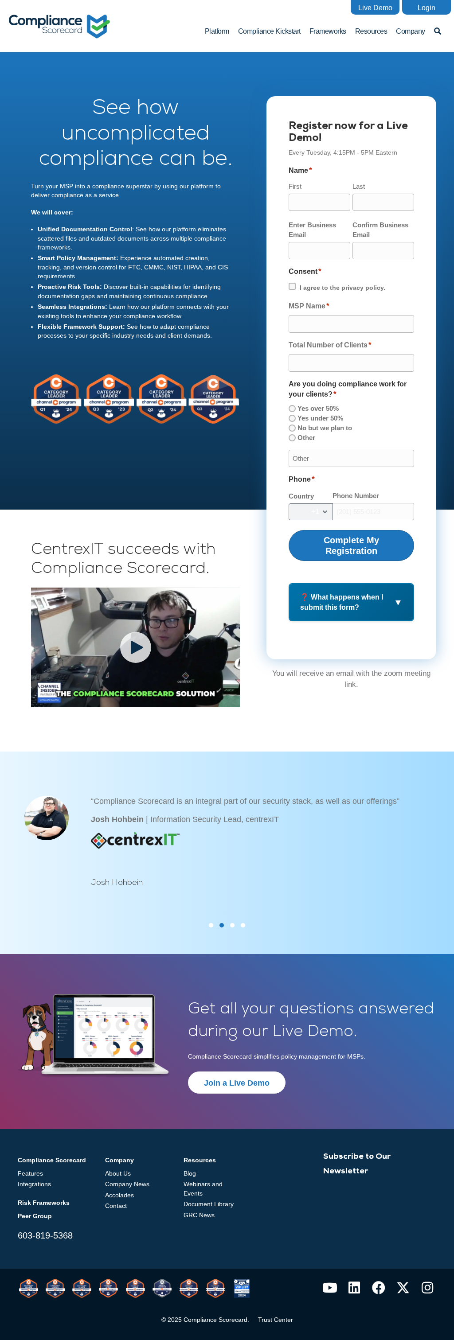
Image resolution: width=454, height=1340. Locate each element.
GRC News (199, 1215)
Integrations (34, 1184)
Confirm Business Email (380, 229)
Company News (127, 1184)
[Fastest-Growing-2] (162, 1288)
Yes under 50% (320, 418)
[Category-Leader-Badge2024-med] (55, 1288)
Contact (116, 1205)
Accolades (119, 1195)
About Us (118, 1173)
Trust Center (275, 1319)
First (295, 186)
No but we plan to (324, 428)
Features (30, 1173)
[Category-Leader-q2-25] (215, 1288)
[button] (375, 7)
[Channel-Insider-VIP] (241, 1288)
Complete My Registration (351, 545)
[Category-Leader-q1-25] (188, 1288)
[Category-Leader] (135, 1288)
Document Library (209, 1204)
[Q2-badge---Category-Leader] (81, 1288)
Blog (190, 1173)
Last (358, 186)
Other (306, 437)
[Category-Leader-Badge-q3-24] (108, 1288)
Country (301, 496)
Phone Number (356, 495)
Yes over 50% (318, 408)
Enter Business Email (312, 229)
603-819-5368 (45, 1235)
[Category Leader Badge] (28, 1288)
